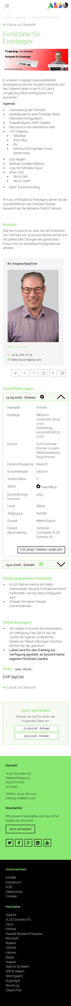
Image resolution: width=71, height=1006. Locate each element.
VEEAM (11, 948)
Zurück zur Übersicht (20, 25)
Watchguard (14, 976)
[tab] (35, 397)
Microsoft (12, 938)
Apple (10, 957)
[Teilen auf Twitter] (15, 373)
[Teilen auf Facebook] (24, 373)
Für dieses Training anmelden (41, 549)
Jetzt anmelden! (20, 829)
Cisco (9, 924)
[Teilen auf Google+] (34, 373)
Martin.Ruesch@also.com (26, 359)
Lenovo (11, 952)
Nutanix (11, 943)
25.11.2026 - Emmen (36, 736)
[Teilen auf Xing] (53, 373)
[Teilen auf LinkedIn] (43, 373)
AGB (9, 887)
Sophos (11, 915)
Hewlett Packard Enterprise (24, 934)
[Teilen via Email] (62, 373)
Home (6, 17)
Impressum (13, 882)
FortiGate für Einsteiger (45, 17)
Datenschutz (14, 892)
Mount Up (12, 985)
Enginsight (13, 981)
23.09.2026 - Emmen (36, 728)
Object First (13, 990)
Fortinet (11, 929)
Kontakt (11, 877)
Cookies (11, 896)
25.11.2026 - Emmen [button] (20, 565)
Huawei (11, 962)
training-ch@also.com (21, 798)
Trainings (21, 17)
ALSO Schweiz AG (18, 919)
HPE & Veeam (15, 971)
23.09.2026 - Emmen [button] (21, 397)
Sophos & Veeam (17, 966)
